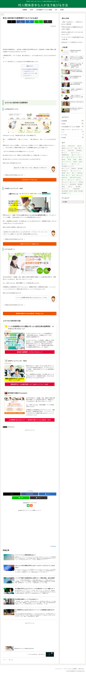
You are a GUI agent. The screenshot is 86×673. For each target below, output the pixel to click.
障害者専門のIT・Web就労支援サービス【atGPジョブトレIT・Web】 (30, 384)
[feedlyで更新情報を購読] (28, 505)
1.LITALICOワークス (28, 71)
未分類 (5, 426)
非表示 (31, 66)
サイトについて (58, 668)
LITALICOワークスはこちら (29, 179)
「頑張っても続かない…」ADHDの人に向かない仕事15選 (72, 23)
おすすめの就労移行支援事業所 (30, 69)
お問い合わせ (81, 668)
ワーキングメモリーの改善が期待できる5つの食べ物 (72, 38)
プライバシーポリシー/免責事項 (70, 668)
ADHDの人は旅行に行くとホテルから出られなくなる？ (72, 33)
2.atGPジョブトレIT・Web (30, 73)
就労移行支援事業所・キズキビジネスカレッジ (29, 352)
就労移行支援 (11, 426)
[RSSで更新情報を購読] (31, 505)
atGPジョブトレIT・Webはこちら (29, 244)
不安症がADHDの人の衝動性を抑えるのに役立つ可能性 (72, 28)
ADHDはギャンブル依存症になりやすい (72, 42)
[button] (47, 21)
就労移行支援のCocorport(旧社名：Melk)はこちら (29, 313)
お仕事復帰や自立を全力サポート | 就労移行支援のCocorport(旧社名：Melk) (30, 420)
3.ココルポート (27, 75)
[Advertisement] (30, 37)
